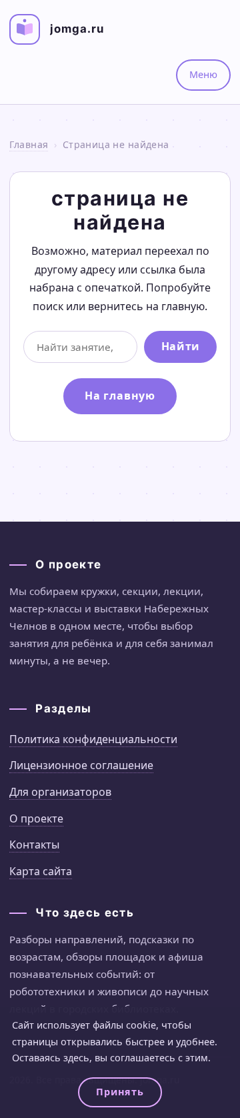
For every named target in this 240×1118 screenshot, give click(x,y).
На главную (120, 395)
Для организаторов (60, 791)
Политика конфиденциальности (93, 739)
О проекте (36, 818)
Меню (203, 74)
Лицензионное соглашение (81, 765)
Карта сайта (40, 871)
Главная (28, 144)
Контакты (34, 844)
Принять (119, 1091)
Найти (180, 346)
